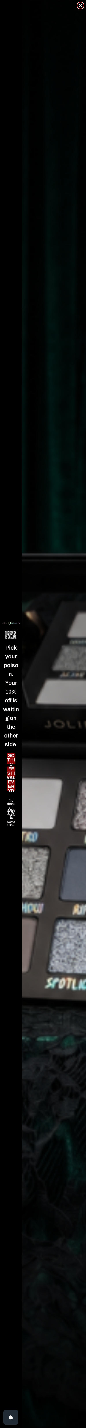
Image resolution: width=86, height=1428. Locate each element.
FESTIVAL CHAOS (11, 772)
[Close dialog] (80, 5)
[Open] (10, 1417)
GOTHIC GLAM (11, 758)
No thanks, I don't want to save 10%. (11, 800)
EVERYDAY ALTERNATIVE (11, 785)
